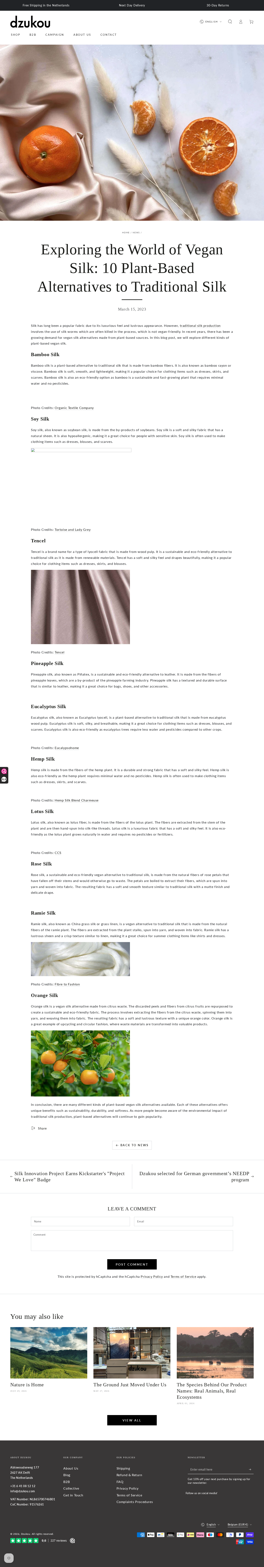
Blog (66, 1475)
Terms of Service (183, 1276)
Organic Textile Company (74, 408)
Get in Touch (73, 1495)
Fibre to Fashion (67, 984)
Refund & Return (129, 1475)
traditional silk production (200, 325)
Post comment (132, 1264)
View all (132, 1420)
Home (126, 232)
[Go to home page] (30, 22)
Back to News (134, 1145)
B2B (66, 1482)
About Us (70, 1468)
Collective (71, 1488)
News (136, 232)
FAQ (120, 1482)
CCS (58, 853)
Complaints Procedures (135, 1502)
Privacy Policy (152, 1276)
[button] (230, 21)
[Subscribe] (251, 1469)
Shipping (123, 1468)
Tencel (60, 652)
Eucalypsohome (67, 748)
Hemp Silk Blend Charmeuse (77, 800)
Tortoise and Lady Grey (73, 529)
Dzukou (25, 1533)
